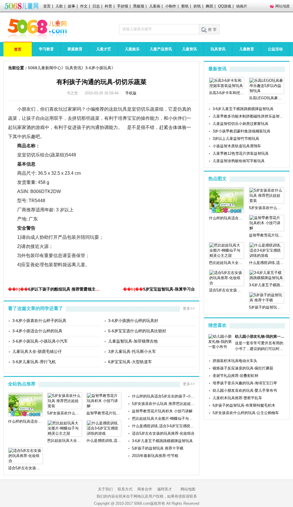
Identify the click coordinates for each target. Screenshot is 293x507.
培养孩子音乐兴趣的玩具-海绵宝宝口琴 (245, 383)
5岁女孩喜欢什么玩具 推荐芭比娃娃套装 (163, 403)
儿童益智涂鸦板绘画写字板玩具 (239, 161)
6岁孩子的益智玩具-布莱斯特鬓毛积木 (244, 405)
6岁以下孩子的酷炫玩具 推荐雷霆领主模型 (66, 289)
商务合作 (144, 489)
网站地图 (282, 6)
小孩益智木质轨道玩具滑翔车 (237, 146)
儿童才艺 (103, 49)
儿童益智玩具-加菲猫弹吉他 (133, 341)
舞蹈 (209, 6)
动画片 (241, 6)
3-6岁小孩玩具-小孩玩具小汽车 (40, 341)
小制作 (170, 6)
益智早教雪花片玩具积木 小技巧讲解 (162, 411)
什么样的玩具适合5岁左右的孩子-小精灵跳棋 (163, 396)
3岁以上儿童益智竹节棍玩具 (236, 138)
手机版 (130, 93)
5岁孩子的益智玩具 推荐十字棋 (157, 448)
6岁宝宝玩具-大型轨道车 (130, 361)
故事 (71, 6)
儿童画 (154, 6)
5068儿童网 (21, 6)
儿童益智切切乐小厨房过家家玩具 (240, 124)
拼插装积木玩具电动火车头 (235, 361)
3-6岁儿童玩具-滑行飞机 (34, 361)
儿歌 (59, 6)
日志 (96, 6)
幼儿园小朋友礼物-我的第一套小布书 (260, 336)
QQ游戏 (224, 6)
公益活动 (275, 49)
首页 (47, 6)
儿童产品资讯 (161, 49)
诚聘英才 (164, 489)
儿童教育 (246, 49)
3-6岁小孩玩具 (98, 67)
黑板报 (138, 6)
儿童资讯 (189, 49)
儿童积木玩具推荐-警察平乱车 (237, 398)
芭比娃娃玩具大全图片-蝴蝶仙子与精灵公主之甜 (163, 418)
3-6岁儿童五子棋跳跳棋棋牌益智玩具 (162, 441)
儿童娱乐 (132, 49)
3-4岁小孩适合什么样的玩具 (37, 331)
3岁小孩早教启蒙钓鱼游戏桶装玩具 (241, 131)
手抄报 (122, 6)
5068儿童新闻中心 (44, 67)
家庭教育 (75, 49)
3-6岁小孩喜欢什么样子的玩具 (39, 320)
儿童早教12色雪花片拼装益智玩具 (241, 153)
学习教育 (46, 49)
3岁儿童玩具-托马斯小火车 (132, 351)
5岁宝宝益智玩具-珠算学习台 (169, 289)
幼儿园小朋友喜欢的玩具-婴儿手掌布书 (245, 390)
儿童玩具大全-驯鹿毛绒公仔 (37, 351)
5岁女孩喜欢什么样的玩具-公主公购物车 (246, 413)
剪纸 (185, 6)
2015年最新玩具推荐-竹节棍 (155, 456)
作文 (84, 6)
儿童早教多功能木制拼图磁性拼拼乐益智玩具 (249, 116)
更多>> (189, 308)
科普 (108, 6)
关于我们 (105, 489)
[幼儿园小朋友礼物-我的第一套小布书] (220, 347)
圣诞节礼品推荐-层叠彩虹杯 (235, 375)
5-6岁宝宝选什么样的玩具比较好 (137, 331)
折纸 (197, 6)
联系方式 (125, 489)
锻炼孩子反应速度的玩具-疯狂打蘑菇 (243, 368)
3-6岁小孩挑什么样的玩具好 (133, 320)
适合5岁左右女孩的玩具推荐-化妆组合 (163, 433)
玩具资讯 (218, 49)
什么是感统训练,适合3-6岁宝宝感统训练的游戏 (163, 426)
